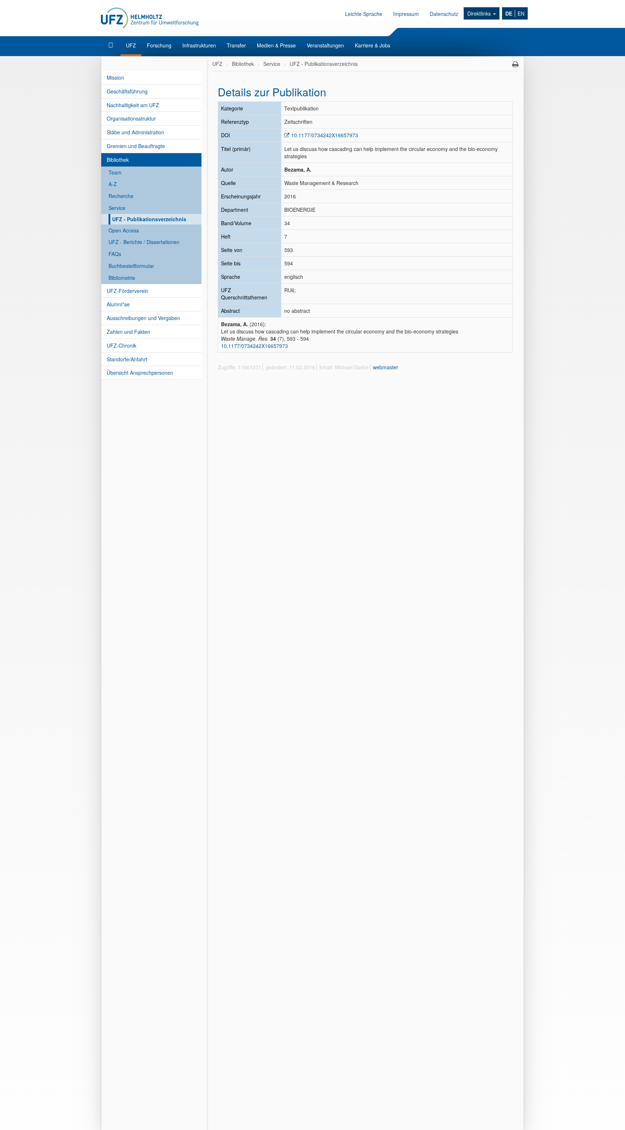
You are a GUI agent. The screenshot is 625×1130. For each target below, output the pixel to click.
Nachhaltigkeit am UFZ (133, 105)
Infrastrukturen (199, 45)
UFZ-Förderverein (127, 290)
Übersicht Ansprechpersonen (140, 372)
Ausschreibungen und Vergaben (143, 318)
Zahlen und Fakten (128, 331)
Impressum (406, 13)
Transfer (236, 45)
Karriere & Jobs (372, 45)
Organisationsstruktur (131, 118)
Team (115, 172)
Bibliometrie (122, 277)
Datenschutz (444, 13)
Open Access (124, 230)
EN (521, 13)
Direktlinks (479, 13)
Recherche (121, 195)
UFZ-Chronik (121, 345)
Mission (115, 77)
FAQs (115, 253)
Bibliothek (118, 159)
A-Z (113, 184)
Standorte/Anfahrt (127, 359)
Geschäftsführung (127, 91)
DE (508, 13)
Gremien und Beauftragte (136, 146)
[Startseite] (111, 45)
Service (117, 207)
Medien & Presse (276, 45)
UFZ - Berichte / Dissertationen (144, 241)
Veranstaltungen (325, 45)
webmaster (385, 367)
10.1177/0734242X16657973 (324, 135)
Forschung (159, 45)
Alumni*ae (118, 304)
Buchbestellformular (131, 265)
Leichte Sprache (363, 13)
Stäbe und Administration (135, 132)
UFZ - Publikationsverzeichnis (149, 219)
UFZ (131, 45)
